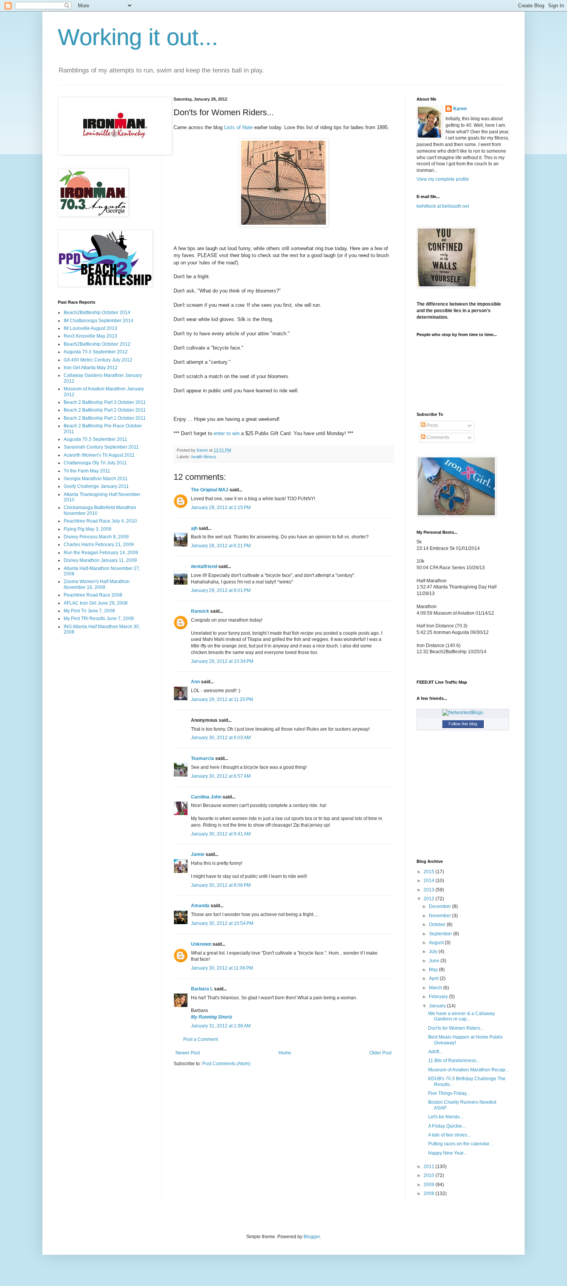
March (436, 987)
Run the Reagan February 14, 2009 (101, 552)
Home (284, 1053)
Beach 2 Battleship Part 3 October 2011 (105, 402)
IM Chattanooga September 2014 (98, 320)
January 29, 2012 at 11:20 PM (222, 699)
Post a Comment (200, 1039)
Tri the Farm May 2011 (87, 471)
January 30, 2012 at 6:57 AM (221, 776)
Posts (431, 425)
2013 (429, 890)
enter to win (227, 433)
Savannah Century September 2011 (101, 447)
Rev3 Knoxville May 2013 (90, 336)
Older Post (381, 1053)
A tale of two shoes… (450, 1135)
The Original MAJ (209, 490)
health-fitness (203, 456)
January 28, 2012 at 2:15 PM (221, 507)
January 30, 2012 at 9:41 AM (221, 834)
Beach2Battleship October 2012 (97, 344)
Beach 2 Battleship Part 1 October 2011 (105, 418)
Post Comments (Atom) (226, 1063)
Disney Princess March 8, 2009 (96, 537)
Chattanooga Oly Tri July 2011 (95, 463)
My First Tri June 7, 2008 (89, 611)
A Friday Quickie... (447, 1126)
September (441, 933)
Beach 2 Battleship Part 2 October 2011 (105, 410)
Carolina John (206, 797)
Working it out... (138, 37)
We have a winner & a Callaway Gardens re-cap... (461, 1016)
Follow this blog (463, 723)
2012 (429, 898)
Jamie (197, 854)
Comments (437, 437)
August (437, 942)
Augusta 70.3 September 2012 (96, 352)
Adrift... (435, 1051)
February (439, 996)
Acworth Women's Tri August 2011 (99, 455)
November (440, 915)
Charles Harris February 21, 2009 (99, 544)
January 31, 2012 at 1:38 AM (221, 1026)
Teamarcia (202, 758)
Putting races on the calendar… (461, 1143)
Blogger (312, 1236)
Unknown (201, 944)
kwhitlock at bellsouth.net (443, 206)
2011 (429, 1166)
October (438, 924)
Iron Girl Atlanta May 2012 (91, 367)
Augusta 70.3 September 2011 (95, 439)
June (434, 960)
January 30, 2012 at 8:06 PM (221, 885)
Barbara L (202, 989)
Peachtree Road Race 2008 (93, 595)
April (434, 978)
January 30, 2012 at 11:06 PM (222, 968)
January (438, 1006)
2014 (429, 880)
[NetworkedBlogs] (462, 712)
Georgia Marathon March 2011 (96, 478)
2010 (429, 1175)
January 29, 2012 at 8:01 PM (221, 590)
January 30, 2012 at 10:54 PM (222, 923)
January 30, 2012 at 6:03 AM (221, 737)
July (434, 951)
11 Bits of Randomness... (454, 1060)
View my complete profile (443, 179)
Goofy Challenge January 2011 (96, 486)
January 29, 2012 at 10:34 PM (222, 661)
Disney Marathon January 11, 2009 (100, 560)
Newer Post (188, 1053)
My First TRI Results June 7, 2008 (99, 618)
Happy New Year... (447, 1153)
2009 (429, 1184)
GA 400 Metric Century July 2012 (98, 360)
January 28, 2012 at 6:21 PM (221, 545)
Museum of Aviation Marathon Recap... (468, 1070)
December (440, 906)
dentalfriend (204, 566)
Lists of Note (238, 127)
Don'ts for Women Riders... (456, 1028)
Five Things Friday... (449, 1093)
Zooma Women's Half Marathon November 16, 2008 (97, 584)
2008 (429, 1193)
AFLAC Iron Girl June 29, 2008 (96, 603)
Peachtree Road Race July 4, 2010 (100, 521)
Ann (195, 681)
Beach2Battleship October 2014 (97, 312)
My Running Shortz (211, 1017)
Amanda (200, 905)
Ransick (200, 611)
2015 (429, 871)
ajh (194, 528)
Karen (460, 108)
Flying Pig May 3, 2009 (87, 529)
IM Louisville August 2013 (90, 328)
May (434, 969)
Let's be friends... (445, 1117)
